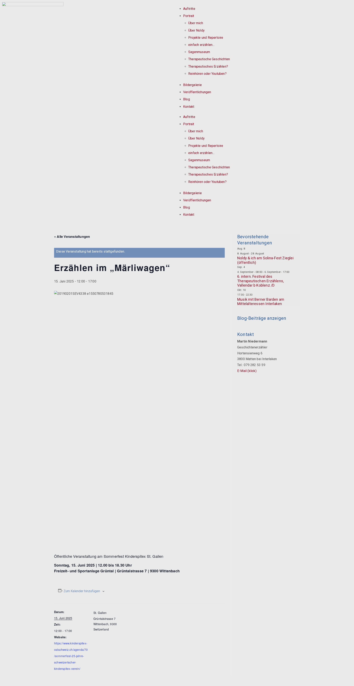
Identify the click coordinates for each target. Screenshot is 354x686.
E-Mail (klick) (246, 371)
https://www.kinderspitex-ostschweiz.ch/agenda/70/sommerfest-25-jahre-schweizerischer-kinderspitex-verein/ (71, 655)
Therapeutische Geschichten (209, 59)
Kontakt (188, 107)
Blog (186, 99)
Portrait (188, 16)
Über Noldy (196, 30)
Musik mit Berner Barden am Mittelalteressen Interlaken (260, 301)
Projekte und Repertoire (205, 38)
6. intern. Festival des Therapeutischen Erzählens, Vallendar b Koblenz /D (260, 280)
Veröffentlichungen (197, 92)
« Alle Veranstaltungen (72, 236)
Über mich (195, 23)
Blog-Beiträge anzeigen (261, 318)
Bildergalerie (192, 85)
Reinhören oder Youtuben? (207, 74)
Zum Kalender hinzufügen (82, 591)
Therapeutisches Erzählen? (208, 66)
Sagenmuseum (199, 52)
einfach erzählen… (201, 45)
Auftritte (189, 9)
